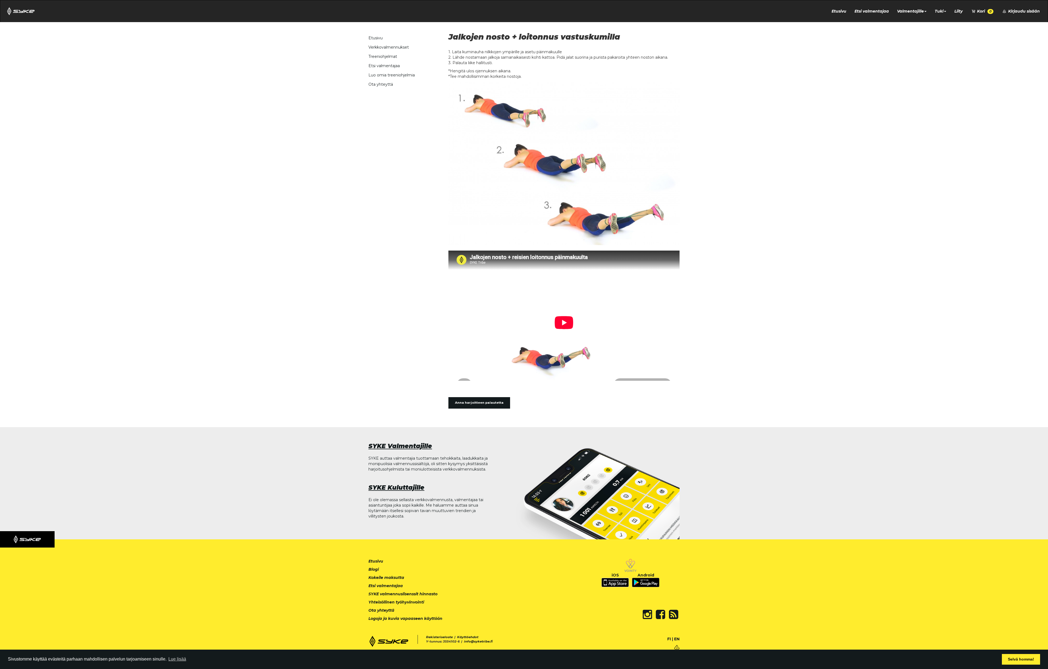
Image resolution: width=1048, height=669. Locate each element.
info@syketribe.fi (478, 641)
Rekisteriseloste (439, 637)
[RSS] (673, 614)
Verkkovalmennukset (388, 47)
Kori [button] (984, 11)
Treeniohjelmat (382, 56)
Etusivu (839, 11)
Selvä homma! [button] (1021, 659)
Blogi (373, 569)
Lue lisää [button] (177, 659)
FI (669, 639)
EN (677, 639)
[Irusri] (677, 647)
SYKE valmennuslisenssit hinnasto (402, 593)
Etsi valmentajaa (872, 11)
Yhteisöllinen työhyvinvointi (396, 602)
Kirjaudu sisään (1023, 11)
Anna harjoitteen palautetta (479, 403)
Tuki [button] (939, 11)
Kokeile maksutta (386, 577)
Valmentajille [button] (910, 11)
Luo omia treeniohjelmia (391, 75)
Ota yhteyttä (380, 84)
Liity (958, 11)
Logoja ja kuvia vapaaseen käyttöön (405, 618)
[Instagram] (647, 614)
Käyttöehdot (467, 637)
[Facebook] (660, 614)
